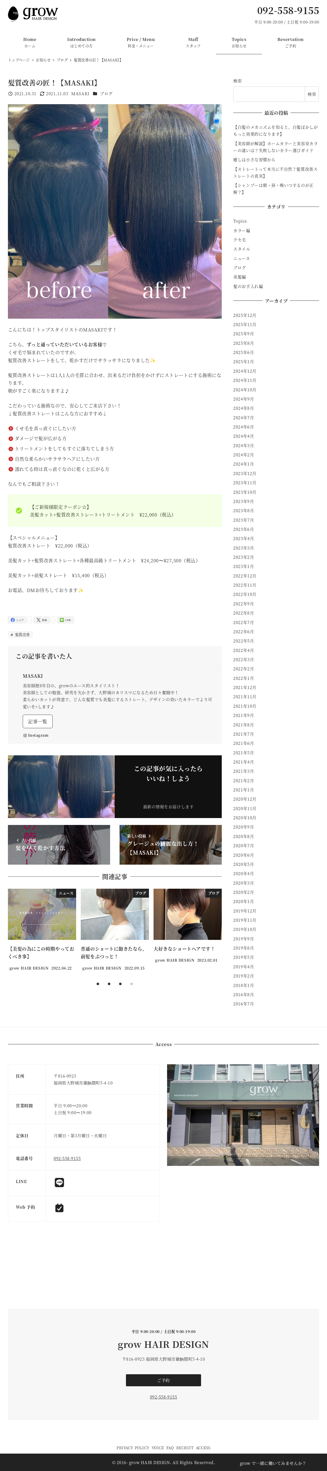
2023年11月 (244, 483)
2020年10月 (244, 818)
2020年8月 (243, 836)
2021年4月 (243, 762)
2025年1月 (243, 361)
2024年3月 (243, 445)
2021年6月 (243, 743)
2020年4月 (243, 873)
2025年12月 (244, 315)
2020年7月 (243, 846)
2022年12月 (244, 576)
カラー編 (241, 230)
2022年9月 (243, 604)
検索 (237, 81)
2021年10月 (244, 706)
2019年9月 (243, 939)
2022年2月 (243, 669)
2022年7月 (243, 622)
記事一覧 (37, 721)
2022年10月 (244, 594)
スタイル (241, 249)
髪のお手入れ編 (248, 286)
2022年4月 (243, 650)
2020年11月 (244, 808)
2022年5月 (243, 641)
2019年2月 (243, 976)
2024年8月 (243, 408)
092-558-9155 (288, 10)
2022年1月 (243, 678)
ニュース (241, 258)
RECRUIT (185, 1447)
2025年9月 (243, 334)
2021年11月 (244, 697)
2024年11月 (244, 380)
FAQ (170, 1447)
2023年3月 (243, 548)
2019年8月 (243, 948)
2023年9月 (243, 501)
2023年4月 (243, 538)
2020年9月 (243, 827)
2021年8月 (243, 725)
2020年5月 (243, 864)
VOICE (158, 1447)
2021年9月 (243, 715)
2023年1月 (243, 566)
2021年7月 (243, 734)
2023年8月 (243, 510)
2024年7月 (243, 418)
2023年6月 (243, 529)
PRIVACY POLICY (132, 1447)
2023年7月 (243, 520)
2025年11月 (244, 324)
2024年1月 (243, 464)
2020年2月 (243, 892)
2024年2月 (243, 455)
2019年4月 (243, 967)
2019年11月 (244, 920)
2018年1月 (243, 985)
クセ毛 (239, 240)
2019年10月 (244, 929)
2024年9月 (243, 399)
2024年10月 (244, 390)
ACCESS (203, 1447)
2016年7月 (243, 1004)
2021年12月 (244, 687)
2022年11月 (244, 585)
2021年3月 (243, 771)
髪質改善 (22, 634)
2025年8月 (243, 343)
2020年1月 (243, 901)
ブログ (106, 93)
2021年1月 (243, 790)
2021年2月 (243, 780)
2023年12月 (244, 473)
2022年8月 (243, 613)
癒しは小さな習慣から (254, 160)
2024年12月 (244, 371)
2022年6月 (243, 632)
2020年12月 (244, 799)
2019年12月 (244, 911)
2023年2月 (243, 557)
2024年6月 (243, 427)
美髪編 (239, 277)
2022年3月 (243, 659)
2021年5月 (243, 753)
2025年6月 (243, 352)
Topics (240, 221)
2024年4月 (243, 436)
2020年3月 (243, 883)
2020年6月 (243, 855)
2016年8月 (243, 994)
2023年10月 (244, 492)
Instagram (38, 735)
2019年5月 (243, 957)
